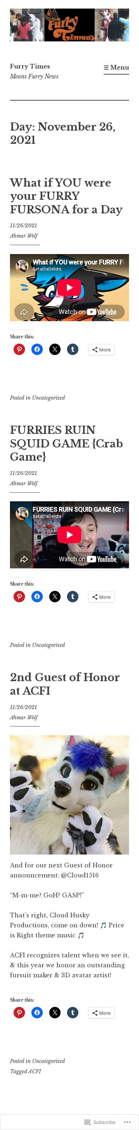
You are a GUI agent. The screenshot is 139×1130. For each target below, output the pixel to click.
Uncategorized (48, 398)
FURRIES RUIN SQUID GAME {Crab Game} (66, 443)
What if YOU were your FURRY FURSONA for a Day (66, 196)
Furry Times (30, 66)
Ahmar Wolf (23, 236)
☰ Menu (116, 67)
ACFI (34, 1071)
